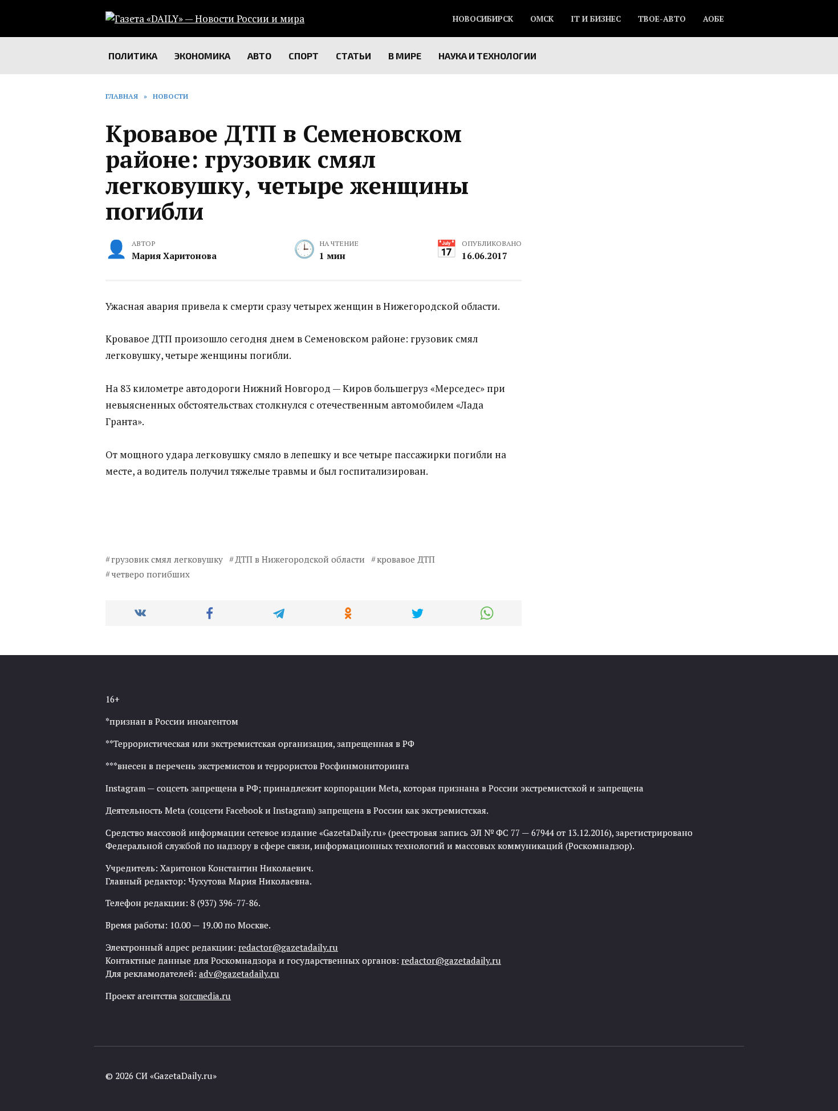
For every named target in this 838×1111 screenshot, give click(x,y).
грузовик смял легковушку (167, 559)
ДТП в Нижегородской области (300, 559)
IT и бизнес (596, 19)
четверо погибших (150, 574)
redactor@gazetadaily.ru (288, 947)
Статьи (353, 55)
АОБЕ (713, 19)
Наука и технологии (487, 55)
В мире (404, 55)
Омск (542, 19)
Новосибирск (483, 19)
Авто (259, 55)
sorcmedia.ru (205, 995)
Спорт (303, 55)
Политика (132, 55)
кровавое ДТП (406, 559)
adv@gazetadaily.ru (239, 973)
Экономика (202, 55)
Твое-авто (662, 19)
